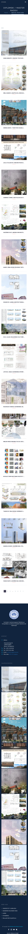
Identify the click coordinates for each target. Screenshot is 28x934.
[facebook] (8, 929)
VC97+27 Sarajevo (13, 654)
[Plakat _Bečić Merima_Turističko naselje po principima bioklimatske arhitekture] (14, 730)
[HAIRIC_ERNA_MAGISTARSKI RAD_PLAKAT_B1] (14, 831)
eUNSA (4, 913)
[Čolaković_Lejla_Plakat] (14, 755)
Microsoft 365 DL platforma (9, 918)
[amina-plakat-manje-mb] (14, 857)
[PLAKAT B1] (14, 882)
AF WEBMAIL (6, 915)
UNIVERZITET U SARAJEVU (9, 908)
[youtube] (14, 929)
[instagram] (11, 929)
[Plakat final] (14, 704)
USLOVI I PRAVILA (10, 933)
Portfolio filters (2, 28)
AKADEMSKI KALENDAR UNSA (10, 911)
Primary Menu (25, 2)
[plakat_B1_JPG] (14, 679)
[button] (23, 591)
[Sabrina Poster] (14, 781)
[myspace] (16, 929)
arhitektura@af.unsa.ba (12, 652)
